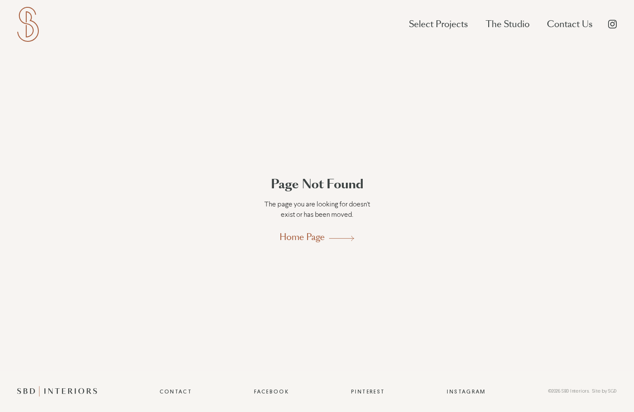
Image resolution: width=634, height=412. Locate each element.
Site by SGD (604, 391)
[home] (28, 24)
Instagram (466, 391)
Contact (176, 391)
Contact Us (570, 24)
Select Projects (438, 24)
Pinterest (368, 391)
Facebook (271, 391)
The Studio (508, 24)
